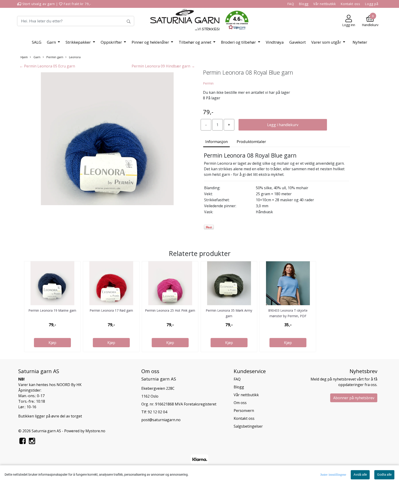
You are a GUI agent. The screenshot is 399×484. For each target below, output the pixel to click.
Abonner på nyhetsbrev (353, 397)
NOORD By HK (69, 384)
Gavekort (297, 42)
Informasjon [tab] (216, 141)
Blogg (303, 4)
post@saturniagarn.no (161, 419)
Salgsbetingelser (248, 426)
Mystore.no (95, 430)
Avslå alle (360, 474)
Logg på (371, 4)
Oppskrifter (112, 42)
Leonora (74, 57)
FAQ (290, 4)
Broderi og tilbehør (239, 42)
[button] (236, 21)
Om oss (240, 402)
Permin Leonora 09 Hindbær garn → (163, 66)
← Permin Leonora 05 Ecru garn (47, 66)
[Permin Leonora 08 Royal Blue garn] (107, 139)
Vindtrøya (275, 42)
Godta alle (384, 474)
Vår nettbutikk (324, 4)
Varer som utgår (326, 42)
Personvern (244, 410)
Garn (52, 42)
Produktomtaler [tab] (251, 141)
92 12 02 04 (157, 411)
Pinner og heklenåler (151, 42)
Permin (208, 83)
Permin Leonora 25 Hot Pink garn (170, 310)
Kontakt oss (350, 4)
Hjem (24, 57)
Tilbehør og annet (195, 42)
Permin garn (54, 57)
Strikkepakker (79, 42)
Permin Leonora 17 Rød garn (111, 310)
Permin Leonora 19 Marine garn (52, 310)
